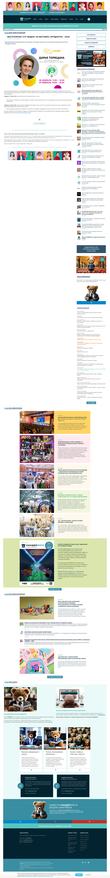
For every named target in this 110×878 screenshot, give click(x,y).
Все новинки (91, 402)
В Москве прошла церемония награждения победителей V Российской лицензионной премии (92, 200)
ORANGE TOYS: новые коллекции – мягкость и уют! (89, 339)
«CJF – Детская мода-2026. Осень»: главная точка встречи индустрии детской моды (93, 98)
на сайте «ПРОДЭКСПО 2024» (24, 112)
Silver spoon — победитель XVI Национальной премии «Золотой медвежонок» (93, 125)
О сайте (81, 19)
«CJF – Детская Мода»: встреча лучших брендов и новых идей (70, 521)
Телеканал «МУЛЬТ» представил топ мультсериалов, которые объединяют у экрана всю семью (93, 104)
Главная (35, 19)
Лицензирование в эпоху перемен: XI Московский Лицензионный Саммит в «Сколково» (92, 92)
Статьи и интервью (54, 19)
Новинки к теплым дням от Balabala (85, 348)
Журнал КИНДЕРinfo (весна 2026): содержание (70, 710)
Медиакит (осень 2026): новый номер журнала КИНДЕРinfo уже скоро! (55, 26)
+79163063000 (25, 141)
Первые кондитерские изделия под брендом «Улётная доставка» (91, 383)
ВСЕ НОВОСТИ (91, 35)
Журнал (40, 19)
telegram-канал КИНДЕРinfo (92, 280)
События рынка (83, 843)
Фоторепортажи (83, 845)
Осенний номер (24, 718)
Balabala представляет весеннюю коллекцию (87, 360)
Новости (46, 19)
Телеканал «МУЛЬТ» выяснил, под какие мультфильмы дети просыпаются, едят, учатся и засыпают (93, 170)
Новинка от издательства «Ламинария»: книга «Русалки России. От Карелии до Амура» (48, 622)
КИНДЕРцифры (83, 847)
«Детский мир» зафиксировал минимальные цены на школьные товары (93, 79)
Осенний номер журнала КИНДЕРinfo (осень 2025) (55, 826)
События (71, 19)
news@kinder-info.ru (27, 136)
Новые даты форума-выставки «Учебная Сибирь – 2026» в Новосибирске (92, 188)
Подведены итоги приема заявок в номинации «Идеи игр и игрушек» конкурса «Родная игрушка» (93, 112)
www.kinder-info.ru (27, 842)
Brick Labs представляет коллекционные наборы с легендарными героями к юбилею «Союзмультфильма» (93, 144)
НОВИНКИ (91, 46)
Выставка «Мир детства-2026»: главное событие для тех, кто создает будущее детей (93, 176)
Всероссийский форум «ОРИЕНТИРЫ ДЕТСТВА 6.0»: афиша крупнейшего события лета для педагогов (93, 73)
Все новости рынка (55, 589)
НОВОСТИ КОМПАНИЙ (91, 42)
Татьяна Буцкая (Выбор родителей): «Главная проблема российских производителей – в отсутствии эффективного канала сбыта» (93, 226)
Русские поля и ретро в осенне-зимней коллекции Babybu (90, 317)
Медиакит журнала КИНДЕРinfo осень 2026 (72, 839)
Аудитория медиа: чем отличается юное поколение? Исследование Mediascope (92, 150)
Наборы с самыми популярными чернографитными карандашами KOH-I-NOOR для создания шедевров (88, 335)
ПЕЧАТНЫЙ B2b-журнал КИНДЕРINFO (15, 714)
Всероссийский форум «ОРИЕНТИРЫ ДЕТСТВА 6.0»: (72, 419)
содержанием (101, 714)
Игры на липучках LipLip (82, 351)
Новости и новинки (84, 837)
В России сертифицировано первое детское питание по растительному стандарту (93, 156)
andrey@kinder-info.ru (69, 791)
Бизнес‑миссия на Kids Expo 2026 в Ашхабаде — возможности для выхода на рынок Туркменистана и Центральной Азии (93, 132)
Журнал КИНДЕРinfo (84, 835)
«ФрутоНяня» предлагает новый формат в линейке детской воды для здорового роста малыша (90, 364)
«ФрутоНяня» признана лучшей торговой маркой (37, 632)
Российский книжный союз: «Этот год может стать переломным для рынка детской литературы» (92, 213)
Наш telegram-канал (72, 835)
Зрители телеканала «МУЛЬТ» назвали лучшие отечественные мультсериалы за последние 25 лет (93, 163)
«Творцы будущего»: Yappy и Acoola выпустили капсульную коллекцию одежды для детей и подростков (90, 356)
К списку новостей (39, 123)
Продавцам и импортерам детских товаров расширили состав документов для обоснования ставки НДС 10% (92, 119)
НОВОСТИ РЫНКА (91, 39)
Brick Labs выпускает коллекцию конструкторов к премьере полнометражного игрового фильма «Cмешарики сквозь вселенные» (70, 604)
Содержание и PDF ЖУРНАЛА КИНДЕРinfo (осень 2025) (91, 249)
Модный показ (64, 19)
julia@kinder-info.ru (32, 791)
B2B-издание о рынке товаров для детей (32, 12)
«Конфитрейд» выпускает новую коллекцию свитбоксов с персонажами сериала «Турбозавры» (89, 393)
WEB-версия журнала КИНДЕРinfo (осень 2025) (72, 844)
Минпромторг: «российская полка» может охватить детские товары (92, 85)
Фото (76, 19)
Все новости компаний (55, 677)
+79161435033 (72, 140)
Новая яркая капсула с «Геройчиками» (85, 331)
